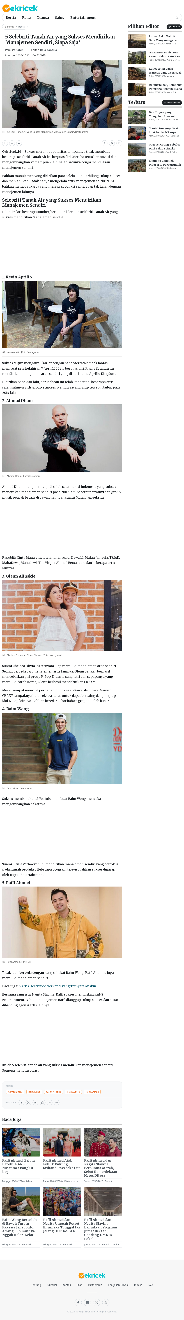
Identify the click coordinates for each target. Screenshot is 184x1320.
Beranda (9, 26)
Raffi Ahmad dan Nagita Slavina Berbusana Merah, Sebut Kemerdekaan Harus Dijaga (100, 1168)
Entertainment (83, 17)
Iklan (79, 1285)
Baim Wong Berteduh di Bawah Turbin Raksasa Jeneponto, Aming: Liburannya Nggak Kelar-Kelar (19, 1227)
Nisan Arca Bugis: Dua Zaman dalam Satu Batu (165, 54)
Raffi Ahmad (92, 1091)
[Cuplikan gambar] (21, 1142)
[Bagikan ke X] (28, 1102)
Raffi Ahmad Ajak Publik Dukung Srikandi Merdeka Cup (61, 1164)
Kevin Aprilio (73, 1091)
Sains (59, 17)
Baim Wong (34, 1091)
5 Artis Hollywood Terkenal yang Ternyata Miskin (57, 986)
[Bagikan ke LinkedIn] (35, 1102)
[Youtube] (105, 1302)
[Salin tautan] (12, 143)
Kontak (67, 1285)
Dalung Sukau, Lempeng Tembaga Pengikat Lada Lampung (165, 87)
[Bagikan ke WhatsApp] (42, 1102)
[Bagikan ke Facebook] (21, 1102)
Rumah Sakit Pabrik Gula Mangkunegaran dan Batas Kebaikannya (164, 38)
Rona (26, 17)
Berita (11, 17)
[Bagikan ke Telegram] (49, 1102)
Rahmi (20, 50)
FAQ (150, 1285)
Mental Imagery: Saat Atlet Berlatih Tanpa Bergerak (163, 130)
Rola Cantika (48, 50)
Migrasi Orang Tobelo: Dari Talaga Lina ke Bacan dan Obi (164, 147)
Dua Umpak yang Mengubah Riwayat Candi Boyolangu (162, 114)
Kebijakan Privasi (118, 1285)
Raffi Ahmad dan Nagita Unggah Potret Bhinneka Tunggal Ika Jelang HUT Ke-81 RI (61, 1225)
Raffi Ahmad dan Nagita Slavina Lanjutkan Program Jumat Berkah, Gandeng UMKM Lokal (100, 1229)
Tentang (36, 1285)
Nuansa (43, 17)
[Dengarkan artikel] (5, 143)
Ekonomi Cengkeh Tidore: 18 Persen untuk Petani (165, 163)
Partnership (95, 1285)
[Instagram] (87, 1302)
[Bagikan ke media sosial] (19, 143)
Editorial (52, 1285)
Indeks (138, 1285)
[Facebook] (78, 1302)
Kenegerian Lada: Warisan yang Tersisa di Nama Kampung (165, 71)
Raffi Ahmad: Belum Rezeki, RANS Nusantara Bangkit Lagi (18, 1166)
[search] (177, 17)
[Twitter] (96, 1302)
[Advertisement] (62, 248)
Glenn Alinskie (53, 1091)
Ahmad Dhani (15, 1091)
